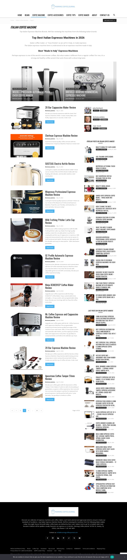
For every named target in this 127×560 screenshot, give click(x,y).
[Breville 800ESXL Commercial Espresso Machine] (90, 84)
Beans (27, 15)
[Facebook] (47, 538)
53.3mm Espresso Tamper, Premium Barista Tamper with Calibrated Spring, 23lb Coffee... (106, 474)
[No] (125, 557)
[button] (114, 15)
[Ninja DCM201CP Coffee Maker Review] (27, 295)
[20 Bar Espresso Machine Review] (27, 358)
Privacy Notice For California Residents (21, 551)
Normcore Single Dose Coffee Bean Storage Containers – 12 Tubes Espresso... (106, 462)
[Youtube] (80, 538)
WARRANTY (77, 548)
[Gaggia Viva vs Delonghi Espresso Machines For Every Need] (89, 262)
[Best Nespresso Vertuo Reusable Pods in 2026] (89, 178)
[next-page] (41, 410)
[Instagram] (53, 538)
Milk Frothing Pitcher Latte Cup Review (60, 221)
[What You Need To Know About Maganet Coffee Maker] (89, 229)
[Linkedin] (58, 538)
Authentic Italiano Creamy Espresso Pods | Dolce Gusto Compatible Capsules (105, 251)
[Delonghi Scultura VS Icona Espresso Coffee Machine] (89, 219)
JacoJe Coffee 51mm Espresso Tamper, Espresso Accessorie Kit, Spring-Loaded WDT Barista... (105, 391)
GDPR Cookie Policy (39, 551)
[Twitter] (74, 538)
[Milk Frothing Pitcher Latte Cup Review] (27, 230)
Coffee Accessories (56, 15)
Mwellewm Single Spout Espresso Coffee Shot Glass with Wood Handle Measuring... (105, 450)
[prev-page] (12, 410)
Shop (59, 551)
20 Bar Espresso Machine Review (60, 348)
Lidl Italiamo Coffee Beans (104, 156)
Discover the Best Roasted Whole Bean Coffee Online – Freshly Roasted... (105, 274)
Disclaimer (44, 548)
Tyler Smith (97, 126)
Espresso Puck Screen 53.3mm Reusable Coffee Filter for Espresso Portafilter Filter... (106, 403)
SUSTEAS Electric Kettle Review (60, 163)
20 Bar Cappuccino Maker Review (60, 107)
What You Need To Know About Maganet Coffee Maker (105, 228)
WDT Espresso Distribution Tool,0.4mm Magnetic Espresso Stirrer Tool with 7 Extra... (106, 332)
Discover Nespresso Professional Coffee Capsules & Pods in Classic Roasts (106, 239)
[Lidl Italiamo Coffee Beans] (89, 159)
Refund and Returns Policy (18, 548)
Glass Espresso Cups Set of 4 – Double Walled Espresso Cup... (106, 414)
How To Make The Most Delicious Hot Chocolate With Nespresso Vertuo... (106, 208)
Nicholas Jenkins (17, 98)
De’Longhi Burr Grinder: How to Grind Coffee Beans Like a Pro (106, 297)
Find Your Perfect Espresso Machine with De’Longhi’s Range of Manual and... (105, 285)
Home (20, 15)
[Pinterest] (63, 538)
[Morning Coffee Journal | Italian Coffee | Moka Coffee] (63, 6)
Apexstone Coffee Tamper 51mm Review (60, 377)
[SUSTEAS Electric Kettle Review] (27, 173)
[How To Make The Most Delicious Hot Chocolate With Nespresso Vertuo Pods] (89, 209)
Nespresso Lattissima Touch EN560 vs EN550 (105, 167)
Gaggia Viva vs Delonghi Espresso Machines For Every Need (105, 262)
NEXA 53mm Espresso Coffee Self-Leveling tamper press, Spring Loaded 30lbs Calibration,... (105, 437)
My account (52, 548)
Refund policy (60, 548)
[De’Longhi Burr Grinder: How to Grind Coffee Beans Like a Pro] (89, 297)
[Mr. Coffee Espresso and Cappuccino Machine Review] (27, 324)
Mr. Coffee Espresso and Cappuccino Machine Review (61, 315)
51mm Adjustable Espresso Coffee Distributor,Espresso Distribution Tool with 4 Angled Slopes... (105, 319)
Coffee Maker (83, 15)
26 (37, 410)
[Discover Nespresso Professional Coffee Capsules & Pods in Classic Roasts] (89, 239)
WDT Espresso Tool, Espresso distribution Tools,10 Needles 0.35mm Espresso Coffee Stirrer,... (106, 345)
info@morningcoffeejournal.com (67, 532)
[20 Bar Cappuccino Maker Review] (27, 117)
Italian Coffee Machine (22, 20)
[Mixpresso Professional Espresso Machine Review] (27, 202)
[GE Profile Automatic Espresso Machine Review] (27, 265)
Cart (55, 551)
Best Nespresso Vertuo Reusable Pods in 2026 (104, 177)
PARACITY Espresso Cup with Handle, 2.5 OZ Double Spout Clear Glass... (105, 379)
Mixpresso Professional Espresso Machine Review (60, 193)
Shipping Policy (101, 548)
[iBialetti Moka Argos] (89, 188)
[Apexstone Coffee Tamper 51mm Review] (27, 386)
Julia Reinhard (70, 98)
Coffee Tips (71, 15)
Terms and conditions (89, 548)
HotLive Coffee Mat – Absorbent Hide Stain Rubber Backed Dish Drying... (105, 357)
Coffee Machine (38, 15)
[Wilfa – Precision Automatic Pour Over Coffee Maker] (37, 84)
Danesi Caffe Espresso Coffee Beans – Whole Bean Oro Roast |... (105, 197)
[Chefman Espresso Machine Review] (27, 145)
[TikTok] (69, 538)
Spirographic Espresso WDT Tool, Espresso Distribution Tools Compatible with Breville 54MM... (105, 487)
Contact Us (104, 15)
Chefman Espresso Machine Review (61, 135)
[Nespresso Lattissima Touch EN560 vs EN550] (89, 168)
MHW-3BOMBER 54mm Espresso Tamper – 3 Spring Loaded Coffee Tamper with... (106, 368)
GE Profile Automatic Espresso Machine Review (59, 257)
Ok (112, 557)
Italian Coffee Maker (101, 149)
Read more (50, 122)
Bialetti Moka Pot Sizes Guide (106, 147)
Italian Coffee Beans (101, 159)
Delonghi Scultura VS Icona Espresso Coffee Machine (105, 218)
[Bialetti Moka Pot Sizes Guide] (89, 149)
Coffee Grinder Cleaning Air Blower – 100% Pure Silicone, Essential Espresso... (106, 425)
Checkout (49, 551)
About (94, 15)
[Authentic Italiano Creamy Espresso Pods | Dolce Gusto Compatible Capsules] (89, 251)
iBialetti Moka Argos (103, 186)
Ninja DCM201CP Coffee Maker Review (59, 286)
